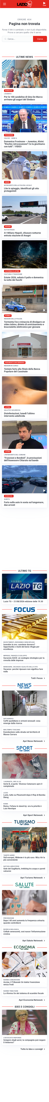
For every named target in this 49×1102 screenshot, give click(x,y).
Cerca (40, 39)
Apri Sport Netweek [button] (33, 815)
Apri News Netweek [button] (33, 741)
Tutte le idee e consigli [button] (31, 1049)
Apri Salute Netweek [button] (32, 940)
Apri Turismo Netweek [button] (31, 877)
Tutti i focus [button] (37, 678)
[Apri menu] (5, 4)
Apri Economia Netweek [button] (31, 1000)
